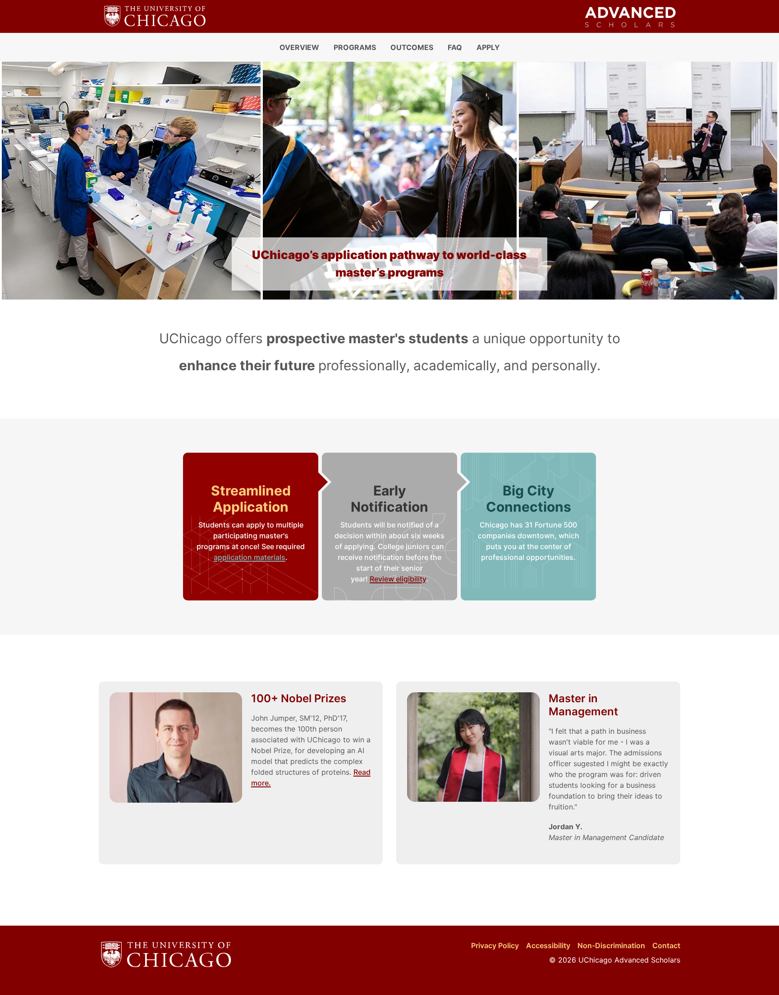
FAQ (455, 47)
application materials (249, 557)
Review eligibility (398, 578)
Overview (299, 47)
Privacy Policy (495, 945)
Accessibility (548, 945)
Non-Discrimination (611, 945)
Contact (666, 945)
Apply (488, 47)
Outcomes (411, 47)
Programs (355, 47)
